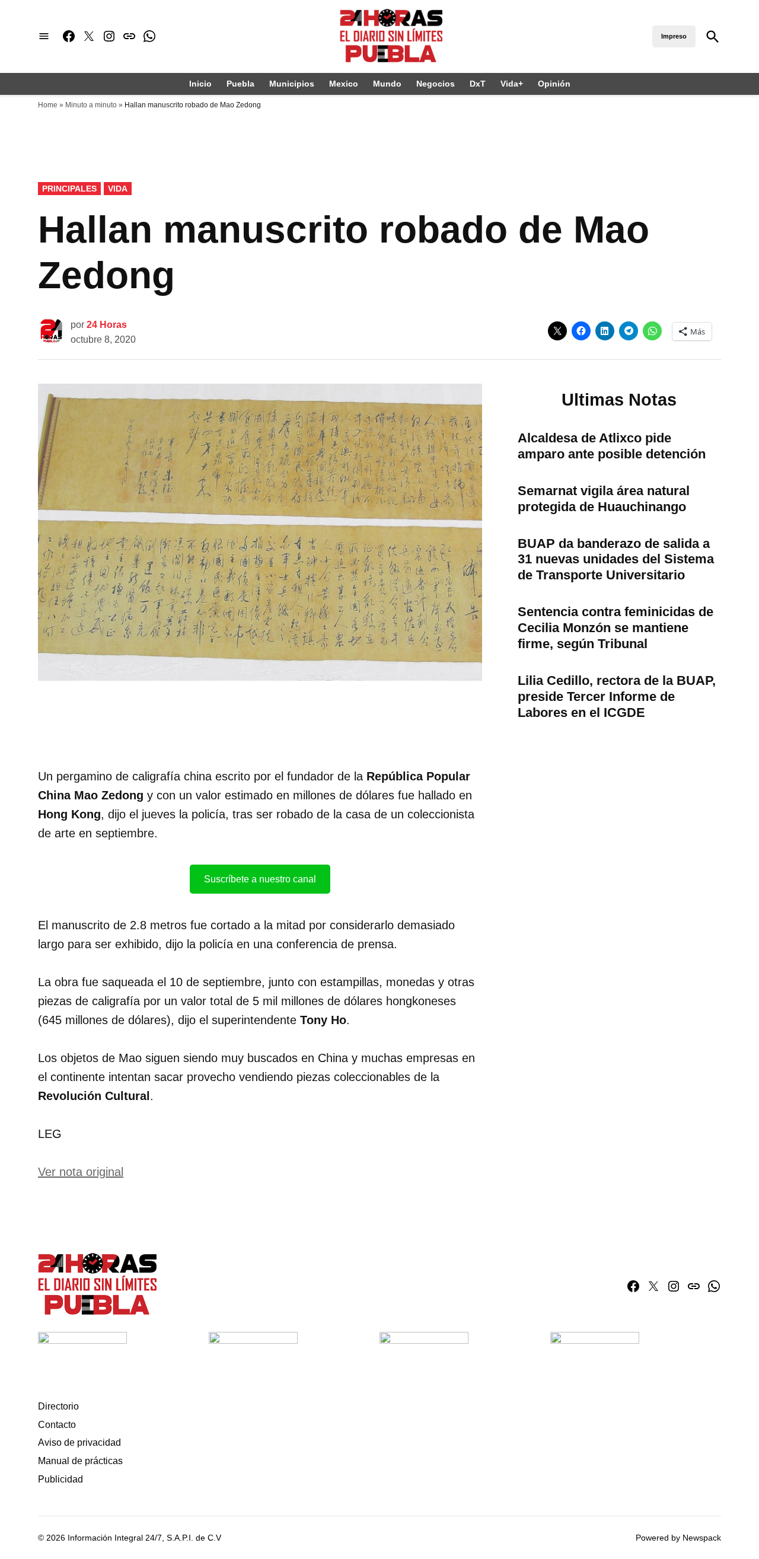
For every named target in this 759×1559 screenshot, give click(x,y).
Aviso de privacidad (79, 1442)
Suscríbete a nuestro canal (260, 879)
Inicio (200, 83)
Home (48, 105)
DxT (478, 83)
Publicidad (60, 1479)
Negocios (435, 83)
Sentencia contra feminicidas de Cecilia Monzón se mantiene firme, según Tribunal (615, 627)
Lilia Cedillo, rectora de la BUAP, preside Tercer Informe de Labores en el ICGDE (617, 696)
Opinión (554, 83)
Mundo (387, 83)
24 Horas (107, 325)
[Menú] (44, 36)
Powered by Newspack (678, 1537)
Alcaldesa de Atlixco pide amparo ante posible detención (612, 446)
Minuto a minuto (91, 105)
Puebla (240, 83)
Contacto (57, 1425)
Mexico (343, 83)
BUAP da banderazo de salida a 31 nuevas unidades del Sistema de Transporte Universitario (616, 559)
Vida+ (511, 83)
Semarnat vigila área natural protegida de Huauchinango (604, 498)
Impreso (674, 36)
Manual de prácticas (80, 1461)
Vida (117, 188)
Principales (69, 188)
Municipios (291, 83)
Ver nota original (80, 1171)
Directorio (58, 1406)
